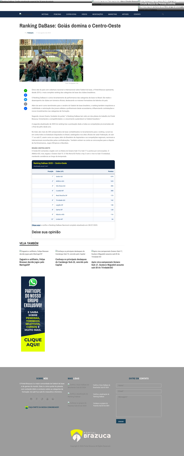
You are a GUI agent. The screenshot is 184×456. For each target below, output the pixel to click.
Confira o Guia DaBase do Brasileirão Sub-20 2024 (101, 386)
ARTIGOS (125, 14)
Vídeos (84, 14)
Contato (137, 14)
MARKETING (112, 14)
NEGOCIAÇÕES (97, 14)
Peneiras (57, 14)
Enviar (121, 421)
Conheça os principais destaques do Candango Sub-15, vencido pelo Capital (71, 262)
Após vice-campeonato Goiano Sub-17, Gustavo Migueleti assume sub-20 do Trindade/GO (107, 264)
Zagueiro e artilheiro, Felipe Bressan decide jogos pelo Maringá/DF (32, 262)
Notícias (45, 14)
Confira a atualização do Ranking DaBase (101, 395)
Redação (30, 33)
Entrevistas (71, 14)
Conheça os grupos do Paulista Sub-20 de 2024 (101, 404)
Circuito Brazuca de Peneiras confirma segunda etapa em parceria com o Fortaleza (160, 5)
